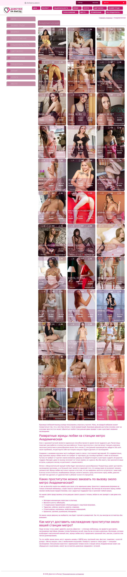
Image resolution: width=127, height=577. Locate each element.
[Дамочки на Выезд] (13, 10)
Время (75, 8)
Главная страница (105, 18)
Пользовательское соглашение (73, 574)
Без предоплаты (113, 12)
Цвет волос (98, 8)
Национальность (61, 8)
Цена (35, 8)
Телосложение (69, 12)
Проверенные (96, 12)
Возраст (45, 8)
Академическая (89, 58)
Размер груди (114, 8)
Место (83, 12)
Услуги (86, 8)
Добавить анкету (33, 3)
